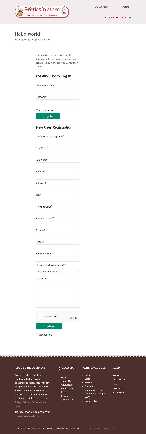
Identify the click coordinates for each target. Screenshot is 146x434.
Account (118, 392)
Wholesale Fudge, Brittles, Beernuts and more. (32, 402)
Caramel (89, 386)
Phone (40, 241)
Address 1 (42, 171)
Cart (116, 383)
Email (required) (45, 253)
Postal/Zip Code (45, 218)
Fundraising (67, 388)
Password (41, 97)
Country (40, 230)
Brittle (88, 378)
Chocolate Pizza (93, 389)
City (38, 195)
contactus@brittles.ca (27, 416)
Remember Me (46, 110)
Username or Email (46, 85)
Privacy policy (111, 428)
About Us (66, 381)
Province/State (44, 206)
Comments (41, 278)
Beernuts (90, 382)
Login (125, 7)
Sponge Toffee (93, 401)
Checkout (119, 388)
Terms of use (92, 428)
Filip (19, 39)
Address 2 (41, 183)
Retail (64, 392)
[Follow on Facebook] (84, 7)
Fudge (88, 375)
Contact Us (67, 399)
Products (66, 395)
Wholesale (66, 384)
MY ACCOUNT (102, 7)
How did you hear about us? (51, 265)
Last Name (42, 159)
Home (64, 377)
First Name (42, 148)
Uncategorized (43, 39)
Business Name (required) (50, 136)
